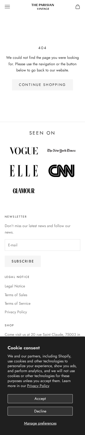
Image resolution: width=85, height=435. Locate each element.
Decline (40, 411)
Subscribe (23, 261)
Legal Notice (15, 286)
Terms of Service (17, 303)
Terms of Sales (16, 295)
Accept (40, 398)
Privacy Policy (38, 385)
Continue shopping (42, 84)
